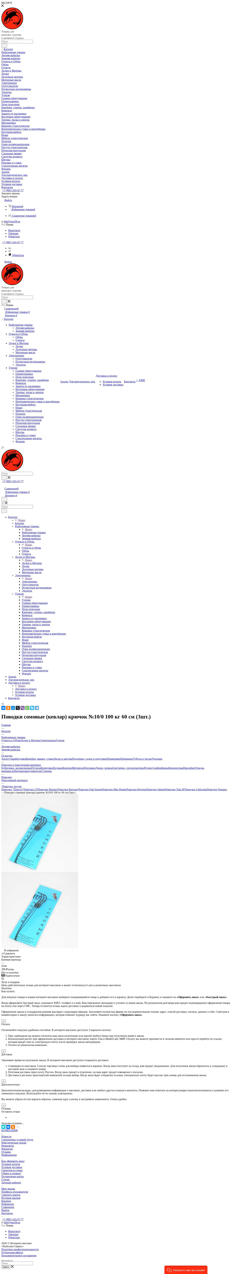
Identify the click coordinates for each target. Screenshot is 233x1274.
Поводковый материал (14, 780)
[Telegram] (9, 251)
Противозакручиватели (27, 771)
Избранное (7, 1204)
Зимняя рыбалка (10, 749)
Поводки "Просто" (12, 789)
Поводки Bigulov (48, 789)
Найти (6, 1267)
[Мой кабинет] (2, 485)
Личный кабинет (11, 1182)
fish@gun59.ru (12, 221)
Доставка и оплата (26, 688)
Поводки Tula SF (175, 789)
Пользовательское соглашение (19, 1255)
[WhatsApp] (27, 708)
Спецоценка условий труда (17, 1139)
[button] (185, 1270)
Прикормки (114, 758)
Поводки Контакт (68, 789)
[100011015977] (39, 869)
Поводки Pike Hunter (114, 789)
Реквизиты (7, 1145)
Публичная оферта (12, 1252)
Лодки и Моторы (32, 563)
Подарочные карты (12, 1176)
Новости (6, 1136)
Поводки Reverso (136, 789)
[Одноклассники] (8, 708)
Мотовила (78, 768)
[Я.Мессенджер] (3, 1127)
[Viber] (22, 708)
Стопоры (46, 771)
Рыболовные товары (34, 532)
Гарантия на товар (12, 1170)
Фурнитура (150, 768)
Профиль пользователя (14, 1191)
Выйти (5, 1210)
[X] (18, 708)
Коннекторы (176, 768)
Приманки (127, 758)
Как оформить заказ (12, 1161)
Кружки (58, 768)
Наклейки (189, 768)
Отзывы (6, 1151)
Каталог (19, 523)
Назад (21, 520)
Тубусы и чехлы (142, 758)
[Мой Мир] (13, 708)
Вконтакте (14, 230)
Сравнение (7, 1207)
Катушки (20, 758)
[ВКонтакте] (3, 708)
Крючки (67, 768)
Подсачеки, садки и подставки (89, 758)
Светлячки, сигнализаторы (128, 768)
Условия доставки (11, 1167)
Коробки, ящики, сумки (40, 758)
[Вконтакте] (9, 248)
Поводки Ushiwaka (196, 789)
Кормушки (47, 768)
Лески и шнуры (63, 758)
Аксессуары (8, 758)
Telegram (13, 233)
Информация (9, 1154)
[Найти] (4, 45)
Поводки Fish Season (90, 789)
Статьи (5, 1179)
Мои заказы (8, 1188)
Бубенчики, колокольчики (16, 768)
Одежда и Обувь (31, 547)
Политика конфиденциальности (20, 1249)
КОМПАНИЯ (9, 1130)
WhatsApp (14, 236)
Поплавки (90, 768)
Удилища (157, 758)
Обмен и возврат (11, 1173)
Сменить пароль (10, 1194)
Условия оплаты (10, 1164)
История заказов (10, 1197)
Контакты (7, 1213)
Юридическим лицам (13, 1142)
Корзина (6, 1201)
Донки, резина (104, 768)
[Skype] (32, 708)
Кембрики (163, 768)
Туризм (26, 599)
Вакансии (7, 1148)
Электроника (29, 581)
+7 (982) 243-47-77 (13, 190)
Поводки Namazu (217, 789)
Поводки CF (30, 789)
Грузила (36, 768)
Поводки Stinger (155, 789)
